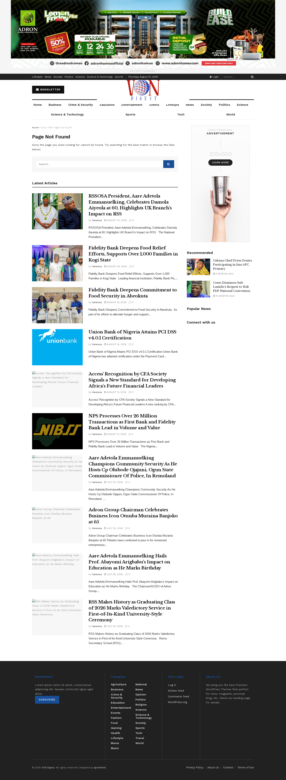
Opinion (140, 694)
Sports (119, 76)
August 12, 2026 (116, 392)
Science (80, 76)
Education (107, 105)
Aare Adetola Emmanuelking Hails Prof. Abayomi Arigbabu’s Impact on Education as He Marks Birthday (129, 562)
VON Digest (47, 767)
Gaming (116, 727)
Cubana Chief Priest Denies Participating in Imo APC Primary (232, 264)
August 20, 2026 (116, 266)
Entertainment (131, 105)
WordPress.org (177, 702)
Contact (228, 767)
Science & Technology (100, 76)
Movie (115, 743)
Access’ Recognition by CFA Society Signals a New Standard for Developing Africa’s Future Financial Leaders (132, 380)
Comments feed (178, 696)
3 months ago (224, 273)
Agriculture (118, 684)
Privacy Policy (194, 767)
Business (55, 105)
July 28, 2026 (114, 574)
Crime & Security (80, 105)
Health (115, 733)
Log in (172, 684)
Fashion (116, 717)
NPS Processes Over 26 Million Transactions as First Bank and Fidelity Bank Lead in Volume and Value (132, 422)
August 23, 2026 (116, 220)
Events (154, 105)
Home (37, 105)
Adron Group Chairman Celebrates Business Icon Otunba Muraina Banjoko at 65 (133, 516)
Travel (139, 738)
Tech (35, 83)
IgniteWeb (100, 767)
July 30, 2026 (114, 482)
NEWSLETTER (49, 89)
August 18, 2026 (116, 302)
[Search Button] (251, 77)
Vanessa (97, 220)
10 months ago (224, 296)
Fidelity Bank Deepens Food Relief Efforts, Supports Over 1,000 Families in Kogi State (133, 254)
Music (115, 748)
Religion (141, 704)
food (114, 722)
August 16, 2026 (116, 344)
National (141, 684)
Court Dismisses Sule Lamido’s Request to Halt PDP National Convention (231, 287)
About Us (213, 767)
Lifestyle (37, 76)
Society (58, 76)
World (43, 83)
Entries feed (176, 690)
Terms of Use (245, 767)
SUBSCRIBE (47, 699)
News (48, 76)
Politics (69, 76)
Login (215, 76)
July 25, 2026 (114, 626)
